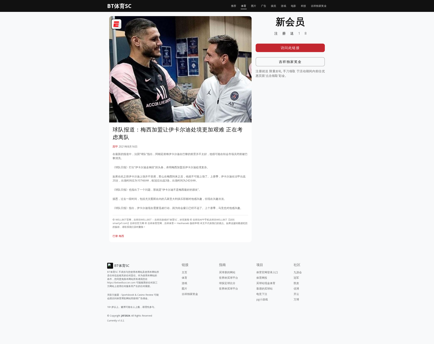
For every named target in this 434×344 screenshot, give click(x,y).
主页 (184, 272)
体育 (243, 5)
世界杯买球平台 (228, 278)
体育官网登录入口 (267, 272)
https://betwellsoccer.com (121, 282)
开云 (296, 294)
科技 (303, 5)
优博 (296, 288)
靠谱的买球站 (264, 288)
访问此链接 (290, 47)
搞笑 (273, 5)
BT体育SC (119, 5)
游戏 (283, 5)
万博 (296, 299)
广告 (263, 5)
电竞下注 (261, 294)
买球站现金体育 (265, 283)
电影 (293, 5)
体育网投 (261, 278)
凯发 (296, 283)
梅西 (121, 236)
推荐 (233, 5)
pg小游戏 (262, 299)
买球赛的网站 (227, 272)
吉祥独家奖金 (319, 5)
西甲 (115, 146)
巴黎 (115, 236)
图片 (253, 5)
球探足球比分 (227, 283)
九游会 (298, 272)
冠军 (296, 278)
